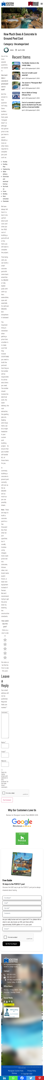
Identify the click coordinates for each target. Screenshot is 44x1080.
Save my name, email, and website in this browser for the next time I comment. (4, 779)
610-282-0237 (11, 977)
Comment (4, 712)
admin (12, 50)
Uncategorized (21, 44)
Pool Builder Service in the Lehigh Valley (30, 64)
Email (3, 751)
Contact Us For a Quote (9, 1004)
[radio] (5, 640)
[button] (42, 4)
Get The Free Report (11, 944)
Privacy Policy (31, 1071)
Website (3, 761)
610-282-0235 (11, 974)
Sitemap (14, 1073)
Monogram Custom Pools (15, 1071)
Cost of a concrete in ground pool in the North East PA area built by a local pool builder (31, 104)
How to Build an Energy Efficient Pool (29, 93)
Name (3, 742)
